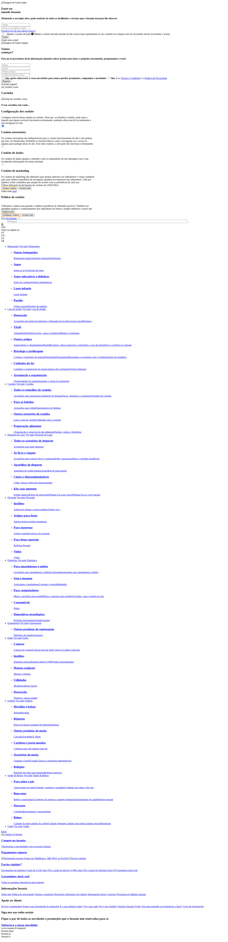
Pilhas (17, 608)
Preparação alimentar (27, 426)
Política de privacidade (23, 894)
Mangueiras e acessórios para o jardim (86, 357)
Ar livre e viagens (25, 452)
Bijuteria (19, 718)
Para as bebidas (24, 402)
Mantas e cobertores (69, 333)
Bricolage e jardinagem (28, 351)
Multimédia (61, 584)
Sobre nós (6, 894)
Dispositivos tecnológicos (29, 614)
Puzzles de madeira (37, 306)
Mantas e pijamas (22, 674)
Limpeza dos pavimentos (58, 369)
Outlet (10, 826)
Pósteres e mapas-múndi (25, 698)
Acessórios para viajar (24, 458)
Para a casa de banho (94, 345)
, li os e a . (139, 78)
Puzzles (18, 300)
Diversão (11, 497)
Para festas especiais (26, 539)
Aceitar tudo (25, 188)
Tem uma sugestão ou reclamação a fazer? (161, 906)
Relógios (87, 321)
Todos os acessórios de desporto (33, 440)
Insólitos (19, 503)
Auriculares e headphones (26, 584)
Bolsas (17, 712)
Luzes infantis (22, 288)
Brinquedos (13, 246)
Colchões (18, 811)
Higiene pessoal (105, 799)
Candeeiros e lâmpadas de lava (51, 321)
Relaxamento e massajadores (37, 811)
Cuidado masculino (75, 823)
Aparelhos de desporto (28, 464)
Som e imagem (23, 578)
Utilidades (20, 680)
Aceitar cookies (9, 188)
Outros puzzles (21, 306)
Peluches (56, 258)
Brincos (17, 724)
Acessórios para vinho (24, 408)
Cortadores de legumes (51, 396)
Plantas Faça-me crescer (61, 494)
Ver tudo (23, 246)
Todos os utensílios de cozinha (32, 389)
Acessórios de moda (26, 754)
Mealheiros (19, 686)
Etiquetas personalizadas (26, 662)
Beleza (18, 817)
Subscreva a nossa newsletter (19, 925)
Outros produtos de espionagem (34, 629)
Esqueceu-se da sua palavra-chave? (18, 31)
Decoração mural (74, 321)
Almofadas (19, 333)
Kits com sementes (25, 488)
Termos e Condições (131, 78)
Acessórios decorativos (25, 321)
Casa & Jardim (14, 309)
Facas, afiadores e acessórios (76, 396)
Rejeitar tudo (8, 212)
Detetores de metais (23, 635)
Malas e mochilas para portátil (28, 596)
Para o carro (110, 345)
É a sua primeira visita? (71, 906)
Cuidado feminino (57, 823)
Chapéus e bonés (22, 760)
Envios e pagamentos (11, 906)
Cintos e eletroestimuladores (31, 476)
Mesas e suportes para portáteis (58, 596)
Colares (25, 724)
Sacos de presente (41, 533)
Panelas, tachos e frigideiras (67, 432)
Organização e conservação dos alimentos (34, 432)
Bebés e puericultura (24, 799)
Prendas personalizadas (62, 662)
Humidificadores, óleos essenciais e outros (63, 345)
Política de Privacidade (156, 78)
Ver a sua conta (90, 906)
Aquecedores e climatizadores (28, 345)
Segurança (38, 635)
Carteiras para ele (39, 748)
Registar (6, 81)
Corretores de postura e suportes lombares (54, 799)
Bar (15, 545)
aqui (14, 191)
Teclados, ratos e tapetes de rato (88, 596)
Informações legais (97, 894)
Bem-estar (20, 793)
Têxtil (17, 327)
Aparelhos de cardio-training (28, 470)
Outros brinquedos (26, 252)
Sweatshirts (27, 736)
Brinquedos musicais (24, 258)
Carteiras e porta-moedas (30, 742)
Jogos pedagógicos (42, 282)
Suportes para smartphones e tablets (81, 572)
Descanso (19, 805)
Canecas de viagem (23, 650)
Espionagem (13, 623)
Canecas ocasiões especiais (66, 650)
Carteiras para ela (22, 748)
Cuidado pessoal (93, 823)
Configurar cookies (10, 215)
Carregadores (57, 572)
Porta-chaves (31, 686)
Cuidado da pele (22, 823)
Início (4, 831)
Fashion (11, 700)
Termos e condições (44, 894)
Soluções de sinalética (115, 357)
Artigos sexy (54, 509)
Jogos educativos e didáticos (31, 276)
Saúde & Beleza (15, 775)
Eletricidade (50, 357)
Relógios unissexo (53, 772)
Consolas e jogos (47, 584)
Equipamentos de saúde (86, 799)
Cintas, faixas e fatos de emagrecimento (33, 482)
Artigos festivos (21, 521)
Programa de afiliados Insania (131, 894)
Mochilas (24, 712)
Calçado (18, 736)
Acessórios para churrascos (27, 396)
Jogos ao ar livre (22, 270)
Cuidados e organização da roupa (30, 369)
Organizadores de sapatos (26, 381)
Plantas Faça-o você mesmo (86, 494)
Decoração (20, 315)
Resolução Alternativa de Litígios (70, 894)
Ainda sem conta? (10, 40)
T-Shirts (37, 736)
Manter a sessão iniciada (87, 34)
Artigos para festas (25, 515)
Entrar (5, 37)
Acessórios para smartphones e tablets (32, 572)
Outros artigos (23, 339)
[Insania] (9, 218)
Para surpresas (23, 527)
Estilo (10, 638)
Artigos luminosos (38, 521)
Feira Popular (23, 545)
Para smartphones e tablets (31, 566)
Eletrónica (12, 560)
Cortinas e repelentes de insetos (29, 357)
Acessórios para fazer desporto (29, 446)
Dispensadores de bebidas (48, 408)
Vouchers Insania (125, 906)
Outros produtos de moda (30, 730)
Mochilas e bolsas (25, 706)
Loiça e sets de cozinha (25, 420)
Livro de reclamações (193, 906)
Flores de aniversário (39, 494)
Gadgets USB (44, 662)
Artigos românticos (23, 533)
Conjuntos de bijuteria (39, 724)
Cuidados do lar (24, 363)
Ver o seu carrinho (108, 906)
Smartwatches (43, 620)
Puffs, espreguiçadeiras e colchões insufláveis (77, 458)
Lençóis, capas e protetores (47, 333)
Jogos (17, 264)
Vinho (17, 551)
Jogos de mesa (37, 270)
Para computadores (26, 590)
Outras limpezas (78, 369)
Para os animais (124, 345)
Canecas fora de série (43, 650)
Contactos (111, 894)
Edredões (29, 333)
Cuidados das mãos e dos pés (79, 787)
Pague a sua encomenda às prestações (41, 906)
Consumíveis (22, 602)
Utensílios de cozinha (100, 396)
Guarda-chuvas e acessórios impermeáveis (51, 760)
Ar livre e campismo (45, 458)
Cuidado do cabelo (39, 823)
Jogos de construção (23, 282)
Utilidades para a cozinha (48, 420)
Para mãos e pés (24, 781)
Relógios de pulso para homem (29, 772)
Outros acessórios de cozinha (32, 414)
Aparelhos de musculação (54, 470)
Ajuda (137, 906)
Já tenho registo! (9, 84)
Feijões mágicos (21, 494)
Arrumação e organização (30, 375)
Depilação (106, 823)
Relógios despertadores (25, 620)
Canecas (19, 644)
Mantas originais (24, 668)
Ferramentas (62, 357)
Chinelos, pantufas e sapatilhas (50, 787)
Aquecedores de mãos (24, 787)
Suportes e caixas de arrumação (54, 381)
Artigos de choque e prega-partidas (31, 509)
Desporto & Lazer (16, 434)
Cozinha (11, 384)
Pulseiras (54, 724)
